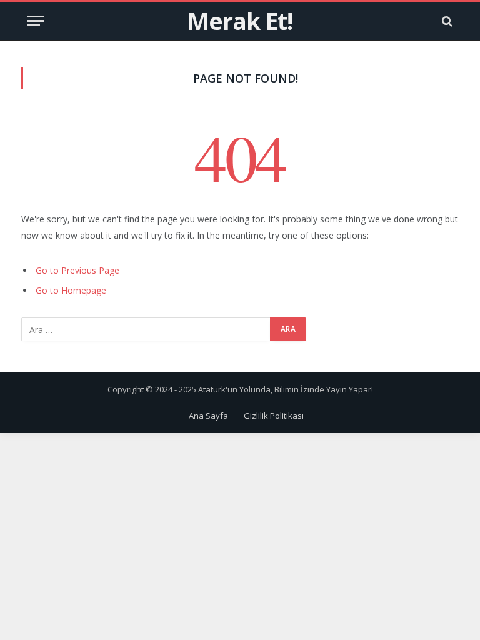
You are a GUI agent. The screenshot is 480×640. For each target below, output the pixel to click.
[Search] (445, 21)
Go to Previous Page (77, 270)
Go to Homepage (71, 290)
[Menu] (36, 21)
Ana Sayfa (208, 415)
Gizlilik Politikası (274, 415)
